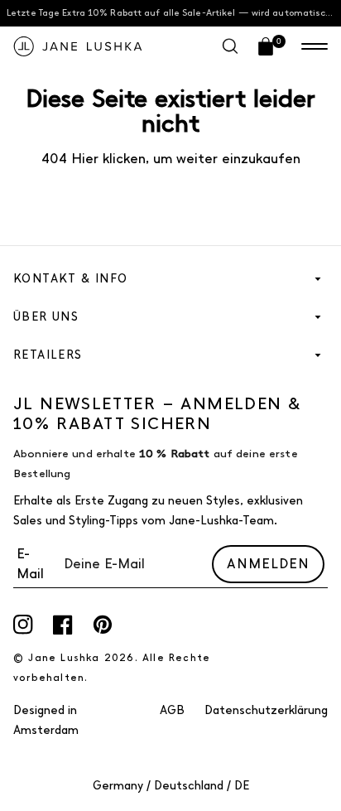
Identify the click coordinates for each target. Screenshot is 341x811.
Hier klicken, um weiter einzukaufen (183, 159)
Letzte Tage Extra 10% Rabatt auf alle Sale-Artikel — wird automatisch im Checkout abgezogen (174, 12)
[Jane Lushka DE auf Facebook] (63, 625)
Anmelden (268, 564)
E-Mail (30, 564)
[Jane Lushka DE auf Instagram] (23, 625)
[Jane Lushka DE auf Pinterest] (103, 625)
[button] (314, 46)
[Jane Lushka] (77, 46)
